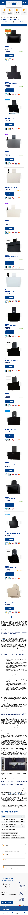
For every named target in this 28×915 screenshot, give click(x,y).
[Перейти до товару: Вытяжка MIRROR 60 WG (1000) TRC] (14, 280)
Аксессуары (21, 900)
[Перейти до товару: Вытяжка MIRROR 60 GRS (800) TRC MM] (14, 142)
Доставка (21, 887)
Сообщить (10, 608)
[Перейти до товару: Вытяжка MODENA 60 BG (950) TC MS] (14, 384)
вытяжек (3, 639)
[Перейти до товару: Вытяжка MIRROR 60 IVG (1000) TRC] (14, 176)
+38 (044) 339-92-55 (7, 886)
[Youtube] (7, 898)
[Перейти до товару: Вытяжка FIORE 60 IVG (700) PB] (14, 591)
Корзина (12, 913)
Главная (3, 17)
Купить (11, 55)
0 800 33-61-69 (4, 892)
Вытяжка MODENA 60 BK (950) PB (9, 829)
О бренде (21, 882)
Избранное (18, 913)
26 (22, 21)
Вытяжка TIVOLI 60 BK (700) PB (8, 826)
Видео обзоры (21, 894)
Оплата (20, 886)
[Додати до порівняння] (20, 55)
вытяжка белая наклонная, (14, 793)
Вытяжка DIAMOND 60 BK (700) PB (9, 824)
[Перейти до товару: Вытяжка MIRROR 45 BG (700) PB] (14, 107)
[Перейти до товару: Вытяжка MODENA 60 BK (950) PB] (14, 453)
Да (3, 909)
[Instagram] (4, 898)
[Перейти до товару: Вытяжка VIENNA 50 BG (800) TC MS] (14, 557)
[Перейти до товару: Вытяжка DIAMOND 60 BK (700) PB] (14, 73)
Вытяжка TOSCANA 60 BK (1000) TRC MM (11, 821)
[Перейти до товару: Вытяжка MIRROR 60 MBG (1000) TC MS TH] (14, 245)
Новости (20, 892)
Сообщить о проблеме (7, 902)
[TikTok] (9, 898)
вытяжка (22, 837)
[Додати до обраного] (22, 55)
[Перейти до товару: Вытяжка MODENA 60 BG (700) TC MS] (14, 349)
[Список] (26, 21)
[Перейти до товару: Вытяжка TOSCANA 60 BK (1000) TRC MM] (14, 522)
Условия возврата (22, 897)
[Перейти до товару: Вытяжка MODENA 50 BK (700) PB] (14, 315)
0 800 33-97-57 (7, 879)
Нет (7, 909)
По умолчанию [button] (4, 21)
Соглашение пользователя (21, 899)
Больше (24, 913)
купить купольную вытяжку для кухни (9, 833)
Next (20, 37)
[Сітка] (24, 21)
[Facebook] (2, 898)
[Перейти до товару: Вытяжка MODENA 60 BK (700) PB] (14, 418)
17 (21, 21)
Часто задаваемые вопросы (22, 891)
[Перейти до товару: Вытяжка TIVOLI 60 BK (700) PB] (14, 487)
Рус (24, 2)
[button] (3, 2)
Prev (7, 37)
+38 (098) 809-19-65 (7, 884)
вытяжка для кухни (6, 835)
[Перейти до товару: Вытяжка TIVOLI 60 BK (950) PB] (14, 37)
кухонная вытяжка (15, 837)
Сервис (20, 893)
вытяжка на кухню (15, 835)
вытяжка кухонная (5, 837)
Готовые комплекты (22, 885)
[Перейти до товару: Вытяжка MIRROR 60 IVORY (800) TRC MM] (14, 211)
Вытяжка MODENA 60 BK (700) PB (9, 819)
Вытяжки (7, 17)
